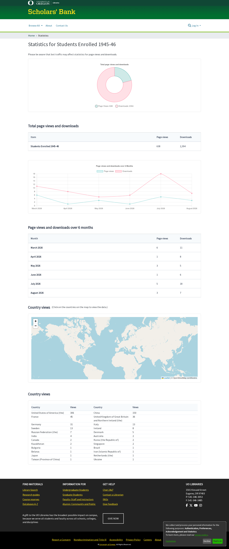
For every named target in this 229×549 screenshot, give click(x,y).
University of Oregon (107, 544)
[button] (35, 321)
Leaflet (167, 377)
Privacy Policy (133, 539)
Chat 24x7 (108, 489)
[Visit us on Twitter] (191, 505)
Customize (171, 541)
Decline (207, 541)
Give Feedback (110, 504)
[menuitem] (35, 25)
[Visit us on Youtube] (196, 505)
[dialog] (195, 534)
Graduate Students (73, 494)
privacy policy (201, 534)
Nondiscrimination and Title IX (90, 539)
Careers (148, 539)
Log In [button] (195, 25)
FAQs (105, 499)
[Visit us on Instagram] (200, 505)
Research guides (31, 494)
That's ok (217, 541)
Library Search (30, 489)
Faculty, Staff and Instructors (78, 499)
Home (31, 35)
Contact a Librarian (113, 494)
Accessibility (116, 539)
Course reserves (31, 499)
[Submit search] (190, 25)
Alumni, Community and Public (79, 504)
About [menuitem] (49, 25)
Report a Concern (61, 539)
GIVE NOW (113, 518)
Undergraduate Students (76, 489)
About (158, 539)
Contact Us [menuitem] (62, 25)
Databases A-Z (30, 504)
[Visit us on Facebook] (187, 505)
